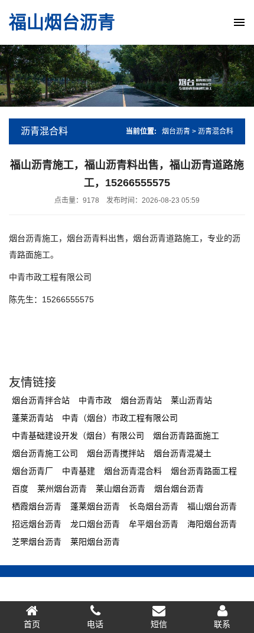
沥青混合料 (44, 131)
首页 (32, 624)
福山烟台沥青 (62, 22)
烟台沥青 (176, 131)
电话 (95, 624)
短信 (159, 624)
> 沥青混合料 (212, 131)
